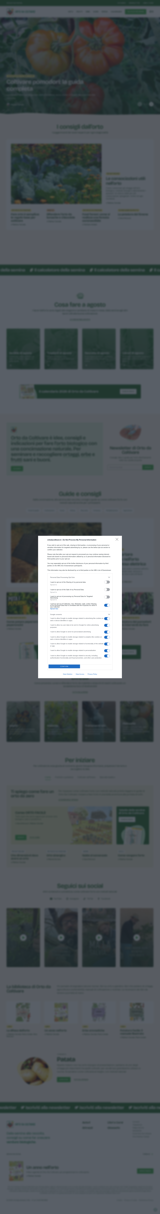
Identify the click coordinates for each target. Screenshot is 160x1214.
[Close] (118, 540)
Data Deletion (67, 674)
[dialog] (80, 607)
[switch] (107, 582)
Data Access (80, 674)
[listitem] (80, 577)
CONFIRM (64, 666)
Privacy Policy (92, 674)
